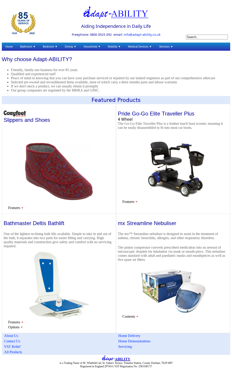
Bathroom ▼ (28, 46)
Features (14, 208)
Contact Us (12, 341)
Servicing (125, 346)
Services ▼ (166, 46)
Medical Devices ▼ (140, 46)
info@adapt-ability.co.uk (142, 35)
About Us (11, 336)
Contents (128, 316)
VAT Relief (12, 346)
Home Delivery (129, 336)
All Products (13, 352)
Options (13, 327)
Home (9, 46)
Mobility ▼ (114, 46)
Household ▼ (92, 46)
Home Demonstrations (134, 341)
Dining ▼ (70, 46)
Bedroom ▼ (50, 46)
